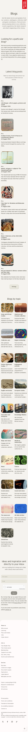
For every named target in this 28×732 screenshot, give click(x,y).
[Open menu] (24, 728)
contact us (8, 609)
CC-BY (3, 717)
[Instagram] (12, 721)
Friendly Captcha (22, 588)
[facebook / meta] (7, 721)
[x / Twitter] (3, 721)
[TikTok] (16, 721)
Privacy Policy (17, 603)
